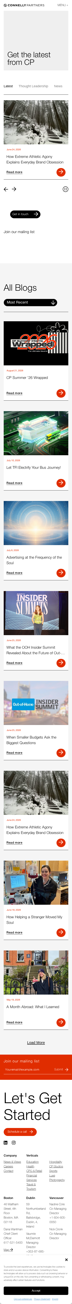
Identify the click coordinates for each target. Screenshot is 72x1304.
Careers (8, 1166)
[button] (66, 1260)
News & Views (12, 1162)
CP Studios (56, 1166)
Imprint (55, 1299)
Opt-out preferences (23, 1299)
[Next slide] (14, 189)
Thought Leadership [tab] (33, 86)
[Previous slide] (6, 189)
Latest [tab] (8, 86)
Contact (8, 1171)
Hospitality (55, 1162)
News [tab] (58, 86)
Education (32, 1162)
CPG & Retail (34, 1171)
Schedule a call (17, 1131)
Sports (53, 1171)
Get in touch (20, 214)
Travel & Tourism (31, 1186)
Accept (36, 1290)
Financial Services (31, 1178)
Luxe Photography (57, 1178)
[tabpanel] (36, 140)
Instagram (14, 1143)
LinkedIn (6, 1143)
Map (7, 1250)
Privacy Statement (42, 1299)
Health (30, 1166)
